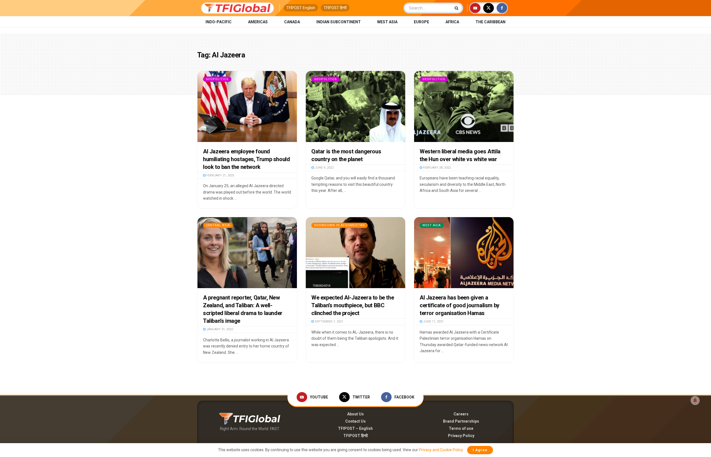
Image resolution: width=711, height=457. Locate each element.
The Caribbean (490, 22)
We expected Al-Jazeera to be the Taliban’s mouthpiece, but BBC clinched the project (352, 305)
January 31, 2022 (219, 329)
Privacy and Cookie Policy (441, 450)
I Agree (480, 450)
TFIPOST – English (355, 428)
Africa (452, 22)
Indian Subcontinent (338, 22)
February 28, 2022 (436, 167)
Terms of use (461, 428)
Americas (258, 22)
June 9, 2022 (324, 167)
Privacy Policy (461, 435)
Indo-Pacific (219, 22)
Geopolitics (217, 79)
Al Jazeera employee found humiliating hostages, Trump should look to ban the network (246, 159)
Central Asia (218, 225)
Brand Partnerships (461, 421)
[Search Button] (457, 8)
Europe (421, 22)
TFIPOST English (300, 8)
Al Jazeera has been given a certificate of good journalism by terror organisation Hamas (459, 305)
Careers (461, 414)
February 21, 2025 (220, 175)
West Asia (387, 22)
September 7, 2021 (328, 321)
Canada (292, 22)
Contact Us (355, 421)
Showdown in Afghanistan (339, 225)
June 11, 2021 (433, 321)
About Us (355, 414)
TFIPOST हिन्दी (335, 8)
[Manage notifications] (695, 400)
